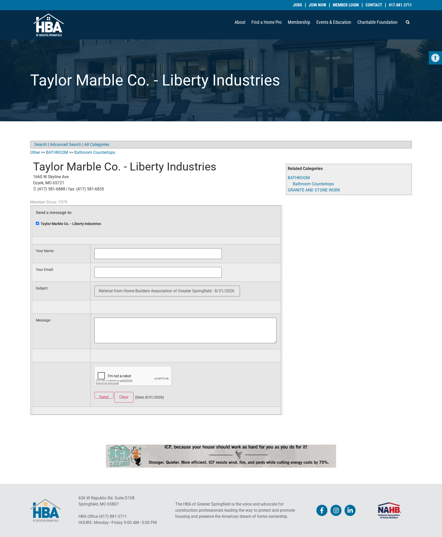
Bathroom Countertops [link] (313, 183)
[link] (435, 58)
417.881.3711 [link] (400, 5)
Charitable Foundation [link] (377, 22)
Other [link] (35, 152)
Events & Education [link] (333, 22)
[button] (408, 22)
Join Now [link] (317, 5)
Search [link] (40, 144)
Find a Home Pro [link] (266, 22)
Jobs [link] (297, 5)
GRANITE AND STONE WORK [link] (314, 190)
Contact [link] (374, 5)
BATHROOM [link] (299, 177)
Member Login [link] (346, 5)
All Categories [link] (96, 144)
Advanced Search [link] (65, 144)
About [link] (240, 22)
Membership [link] (299, 22)
